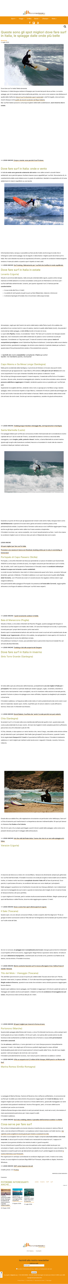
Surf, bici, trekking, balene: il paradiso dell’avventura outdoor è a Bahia (38, 1120)
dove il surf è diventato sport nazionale (29, 97)
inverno (42, 1182)
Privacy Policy (21, 1280)
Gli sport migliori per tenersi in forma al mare (29, 1024)
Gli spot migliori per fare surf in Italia (13, 546)
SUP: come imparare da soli (23, 1166)
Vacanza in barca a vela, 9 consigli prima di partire (17, 1198)
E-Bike (29, 18)
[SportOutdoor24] (34, 12)
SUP (47, 1182)
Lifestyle (45, 18)
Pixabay (16, 1170)
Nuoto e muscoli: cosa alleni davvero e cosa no (29, 1199)
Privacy (1, 1275)
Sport (13, 18)
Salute (36, 18)
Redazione (4, 40)
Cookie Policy (29, 1280)
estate (37, 1182)
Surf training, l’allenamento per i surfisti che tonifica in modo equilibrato (38, 265)
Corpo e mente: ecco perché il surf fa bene (28, 160)
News (54, 18)
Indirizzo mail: (34, 1263)
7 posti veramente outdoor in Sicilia (26, 616)
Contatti (38, 1251)
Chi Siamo (30, 1251)
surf (52, 1182)
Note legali (48, 1280)
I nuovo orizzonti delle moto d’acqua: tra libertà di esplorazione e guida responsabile (5, 1200)
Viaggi (21, 18)
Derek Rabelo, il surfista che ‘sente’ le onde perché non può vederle (37, 714)
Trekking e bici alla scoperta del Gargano (28, 647)
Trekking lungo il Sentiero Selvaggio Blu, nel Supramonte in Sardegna (37, 426)
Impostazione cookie (34, 1254)
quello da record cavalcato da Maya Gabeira (30, 100)
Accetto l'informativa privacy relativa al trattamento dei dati (35, 1269)
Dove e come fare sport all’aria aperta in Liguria (30, 907)
